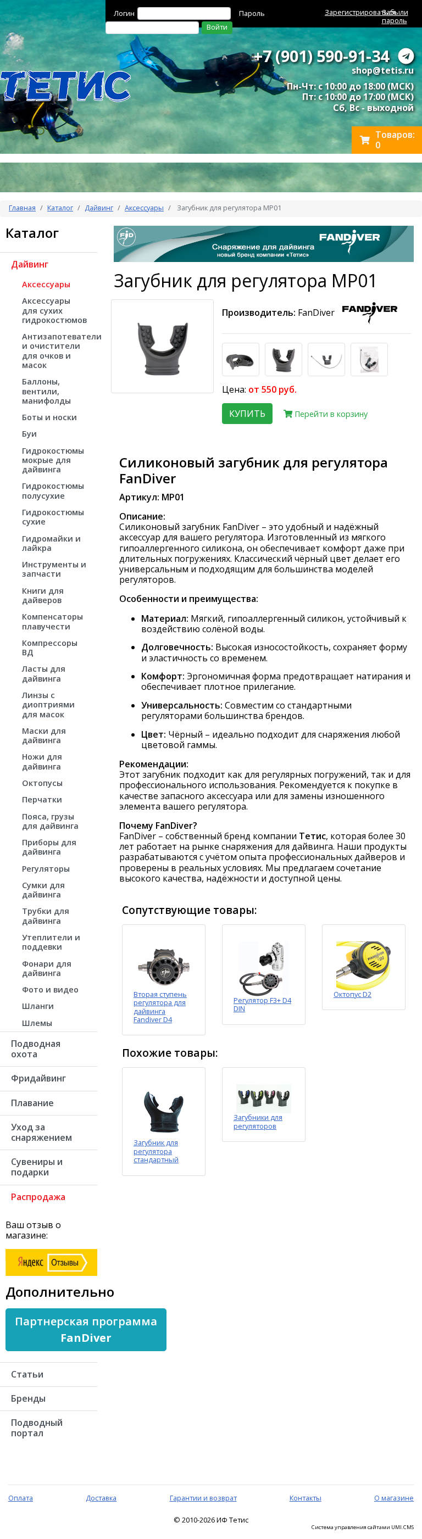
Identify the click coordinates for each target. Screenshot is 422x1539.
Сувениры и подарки (37, 1167)
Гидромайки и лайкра (51, 543)
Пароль (252, 13)
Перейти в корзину (330, 414)
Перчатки (42, 799)
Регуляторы (46, 868)
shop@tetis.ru (383, 70)
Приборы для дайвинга (49, 847)
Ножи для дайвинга (42, 761)
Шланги (38, 1006)
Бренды (28, 1398)
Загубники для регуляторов (258, 1121)
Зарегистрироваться (360, 12)
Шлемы (37, 1023)
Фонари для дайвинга (46, 968)
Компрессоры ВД (49, 647)
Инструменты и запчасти (54, 569)
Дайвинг (99, 208)
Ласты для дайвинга (43, 673)
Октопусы (42, 783)
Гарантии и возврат (203, 1498)
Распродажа (38, 1197)
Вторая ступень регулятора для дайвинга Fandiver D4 (160, 1006)
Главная (22, 208)
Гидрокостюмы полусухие (53, 490)
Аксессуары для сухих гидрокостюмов (54, 310)
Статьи (27, 1374)
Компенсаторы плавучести (52, 621)
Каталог (60, 208)
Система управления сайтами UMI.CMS (363, 1527)
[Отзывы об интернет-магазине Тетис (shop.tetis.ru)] (51, 1262)
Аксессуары (144, 208)
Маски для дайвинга (44, 735)
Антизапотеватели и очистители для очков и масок (59, 350)
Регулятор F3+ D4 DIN (262, 1004)
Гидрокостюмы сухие (53, 517)
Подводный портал (37, 1428)
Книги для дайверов (43, 595)
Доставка (101, 1498)
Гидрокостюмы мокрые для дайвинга (53, 460)
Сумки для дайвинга (43, 890)
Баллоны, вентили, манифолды (46, 391)
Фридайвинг (38, 1078)
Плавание (32, 1103)
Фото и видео (50, 989)
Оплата (20, 1498)
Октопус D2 (352, 994)
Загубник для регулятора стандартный (156, 1150)
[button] (85, 1329)
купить (247, 414)
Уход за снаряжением (41, 1132)
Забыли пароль (395, 16)
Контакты (305, 1498)
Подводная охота (35, 1049)
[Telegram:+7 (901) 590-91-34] (406, 55)
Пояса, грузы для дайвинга (50, 821)
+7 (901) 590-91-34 (321, 55)
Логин (124, 13)
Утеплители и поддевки (51, 942)
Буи (29, 433)
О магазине (394, 1498)
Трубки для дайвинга (45, 915)
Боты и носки (49, 417)
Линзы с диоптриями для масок (48, 705)
